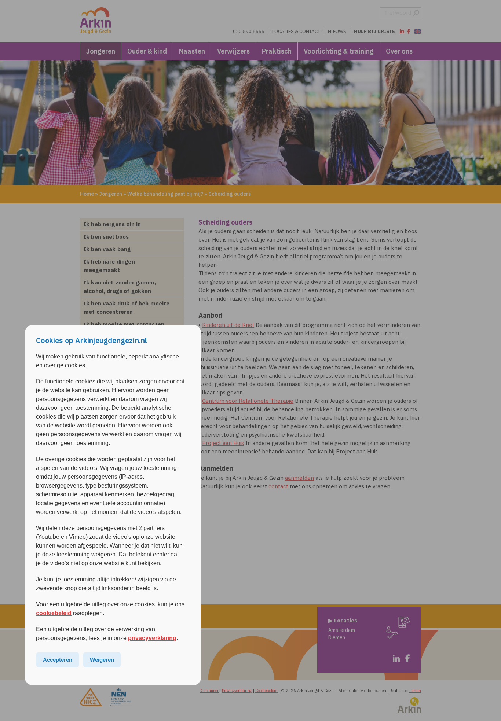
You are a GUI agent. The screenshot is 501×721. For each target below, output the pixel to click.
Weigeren (102, 659)
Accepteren (57, 659)
